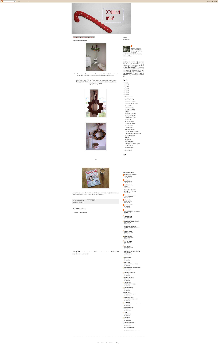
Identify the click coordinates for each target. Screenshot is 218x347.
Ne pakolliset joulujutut (130, 113)
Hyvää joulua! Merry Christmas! (131, 263)
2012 (125, 92)
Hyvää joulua (127, 206)
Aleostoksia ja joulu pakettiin (130, 293)
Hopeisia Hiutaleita (129, 307)
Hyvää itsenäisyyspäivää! (129, 283)
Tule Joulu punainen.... (129, 195)
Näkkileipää (128, 139)
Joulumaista (127, 317)
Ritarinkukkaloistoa (128, 181)
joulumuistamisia (126, 68)
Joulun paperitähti (128, 205)
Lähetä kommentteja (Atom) (81, 254)
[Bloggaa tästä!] (90, 200)
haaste (127, 63)
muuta (129, 71)
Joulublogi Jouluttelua (129, 272)
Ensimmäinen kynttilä (130, 101)
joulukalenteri (126, 65)
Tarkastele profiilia (127, 55)
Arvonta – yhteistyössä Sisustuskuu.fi (132, 227)
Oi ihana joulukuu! (129, 99)
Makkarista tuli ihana (128, 232)
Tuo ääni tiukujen (128, 210)
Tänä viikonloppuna (129, 129)
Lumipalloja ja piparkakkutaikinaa (133, 133)
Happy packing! (127, 313)
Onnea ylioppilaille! (128, 176)
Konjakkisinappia (129, 147)
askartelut (141, 62)
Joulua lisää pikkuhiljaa (130, 115)
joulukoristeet (81, 202)
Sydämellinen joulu (129, 107)
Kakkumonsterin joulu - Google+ (132, 330)
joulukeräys (134, 65)
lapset (124, 71)
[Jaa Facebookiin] (93, 200)
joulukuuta (127, 96)
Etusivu (95, 251)
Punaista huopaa (129, 127)
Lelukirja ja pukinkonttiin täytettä (132, 143)
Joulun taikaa (127, 282)
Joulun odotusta (128, 241)
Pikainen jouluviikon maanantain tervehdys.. (133, 303)
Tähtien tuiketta (128, 216)
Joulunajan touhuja (129, 287)
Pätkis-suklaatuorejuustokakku (130, 298)
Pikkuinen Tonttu (128, 185)
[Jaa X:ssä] (91, 200)
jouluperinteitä (134, 68)
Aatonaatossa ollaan (128, 217)
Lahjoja (127, 111)
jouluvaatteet (134, 70)
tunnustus (134, 74)
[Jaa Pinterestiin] (94, 200)
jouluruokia (126, 70)
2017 (125, 82)
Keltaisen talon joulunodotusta (131, 221)
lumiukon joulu (127, 257)
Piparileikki (126, 278)
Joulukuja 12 (127, 246)
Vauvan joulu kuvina (128, 196)
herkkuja (136, 64)
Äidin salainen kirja (129, 141)
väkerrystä (141, 74)
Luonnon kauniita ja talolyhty (131, 131)
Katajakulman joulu (129, 277)
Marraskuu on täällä (128, 247)
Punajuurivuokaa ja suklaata (131, 103)
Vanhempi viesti (115, 251)
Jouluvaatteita (128, 105)
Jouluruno (140, 68)
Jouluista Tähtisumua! (129, 322)
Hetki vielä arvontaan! (130, 123)
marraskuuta (128, 98)
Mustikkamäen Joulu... (129, 327)
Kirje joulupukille (129, 125)
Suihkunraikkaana (128, 201)
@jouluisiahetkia (126, 39)
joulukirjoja (141, 65)
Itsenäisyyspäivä (127, 222)
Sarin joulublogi (128, 236)
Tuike (125, 312)
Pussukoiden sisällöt (130, 109)
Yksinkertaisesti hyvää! (130, 117)
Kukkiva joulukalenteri (128, 237)
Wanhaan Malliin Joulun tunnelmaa (132, 267)
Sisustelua (126, 308)
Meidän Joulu (127, 200)
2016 (125, 84)
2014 (125, 88)
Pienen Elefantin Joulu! (129, 190)
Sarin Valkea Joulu (128, 297)
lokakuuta (127, 150)
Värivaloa (126, 258)
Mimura (134, 46)
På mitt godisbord (128, 253)
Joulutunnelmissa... (128, 323)
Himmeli (126, 288)
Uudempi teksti (76, 251)
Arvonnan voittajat (129, 121)
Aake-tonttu (125, 62)
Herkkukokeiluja (129, 145)
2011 (125, 94)
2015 (125, 86)
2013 (125, 90)
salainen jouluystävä (127, 73)
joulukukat (141, 67)
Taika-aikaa (127, 302)
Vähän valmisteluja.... (128, 268)
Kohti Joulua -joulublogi (130, 226)
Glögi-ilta (126, 186)
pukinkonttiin (138, 71)
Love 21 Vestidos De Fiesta (130, 191)
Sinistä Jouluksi (128, 231)
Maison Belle (128, 119)
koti (140, 70)
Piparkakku (127, 262)
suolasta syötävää (138, 73)
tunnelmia (125, 74)
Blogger (118, 343)
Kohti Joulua (127, 292)
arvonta (133, 62)
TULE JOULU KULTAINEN (130, 175)
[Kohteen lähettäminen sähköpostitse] (88, 200)
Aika (125, 273)
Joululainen (127, 180)
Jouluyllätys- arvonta (130, 135)
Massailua (126, 318)
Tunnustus (127, 137)
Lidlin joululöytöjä (127, 242)
